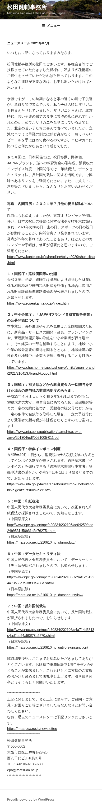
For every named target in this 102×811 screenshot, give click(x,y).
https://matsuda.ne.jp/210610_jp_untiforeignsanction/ (47, 647)
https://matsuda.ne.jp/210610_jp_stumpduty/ (41, 542)
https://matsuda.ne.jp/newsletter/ (32, 729)
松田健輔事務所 (27, 7)
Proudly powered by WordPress (31, 799)
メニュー (53, 25)
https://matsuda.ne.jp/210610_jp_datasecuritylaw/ (45, 595)
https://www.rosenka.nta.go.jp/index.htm (38, 303)
